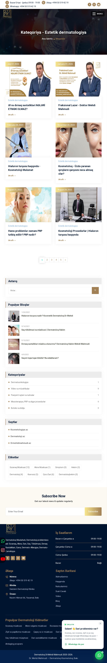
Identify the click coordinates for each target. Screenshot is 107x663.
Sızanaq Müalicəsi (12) (20, 467)
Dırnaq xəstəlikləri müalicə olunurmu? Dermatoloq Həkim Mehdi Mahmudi (55, 344)
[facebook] (89, 4)
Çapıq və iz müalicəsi (43, 632)
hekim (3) (75, 467)
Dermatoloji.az (18, 436)
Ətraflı (11, 115)
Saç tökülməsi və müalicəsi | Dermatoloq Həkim (43, 330)
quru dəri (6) (48, 474)
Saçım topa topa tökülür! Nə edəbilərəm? (40, 358)
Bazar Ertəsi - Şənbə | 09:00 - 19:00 (25, 3)
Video (58, 596)
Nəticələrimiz (61, 586)
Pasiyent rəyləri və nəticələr (55, 395)
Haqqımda (60, 581)
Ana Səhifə (47, 39)
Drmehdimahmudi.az (21, 443)
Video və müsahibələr (55, 389)
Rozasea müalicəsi (58, 626)
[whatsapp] (13, 558)
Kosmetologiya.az (19, 429)
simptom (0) (60, 467)
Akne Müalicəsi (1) (42, 467)
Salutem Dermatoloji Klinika (22, 587)
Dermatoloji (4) (16, 474)
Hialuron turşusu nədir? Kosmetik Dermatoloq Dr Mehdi (47, 316)
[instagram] (94, 4)
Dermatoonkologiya (55, 382)
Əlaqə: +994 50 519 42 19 (57, 3)
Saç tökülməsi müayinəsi (16, 638)
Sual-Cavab (61, 591)
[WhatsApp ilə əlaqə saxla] (99, 655)
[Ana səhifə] (13, 16)
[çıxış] (98, 4)
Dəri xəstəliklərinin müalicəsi (44, 638)
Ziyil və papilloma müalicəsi (17, 632)
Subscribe (93, 511)
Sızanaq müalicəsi (13, 626)
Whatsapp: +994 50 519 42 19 (23, 6)
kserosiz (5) (33, 474)
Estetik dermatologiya (17, 100)
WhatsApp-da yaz (76, 644)
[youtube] (23, 558)
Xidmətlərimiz (62, 576)
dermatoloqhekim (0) (68, 474)
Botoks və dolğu (55, 408)
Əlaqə (58, 606)
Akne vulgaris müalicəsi (36, 626)
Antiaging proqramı (14, 644)
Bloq (58, 601)
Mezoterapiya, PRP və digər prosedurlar (55, 402)
